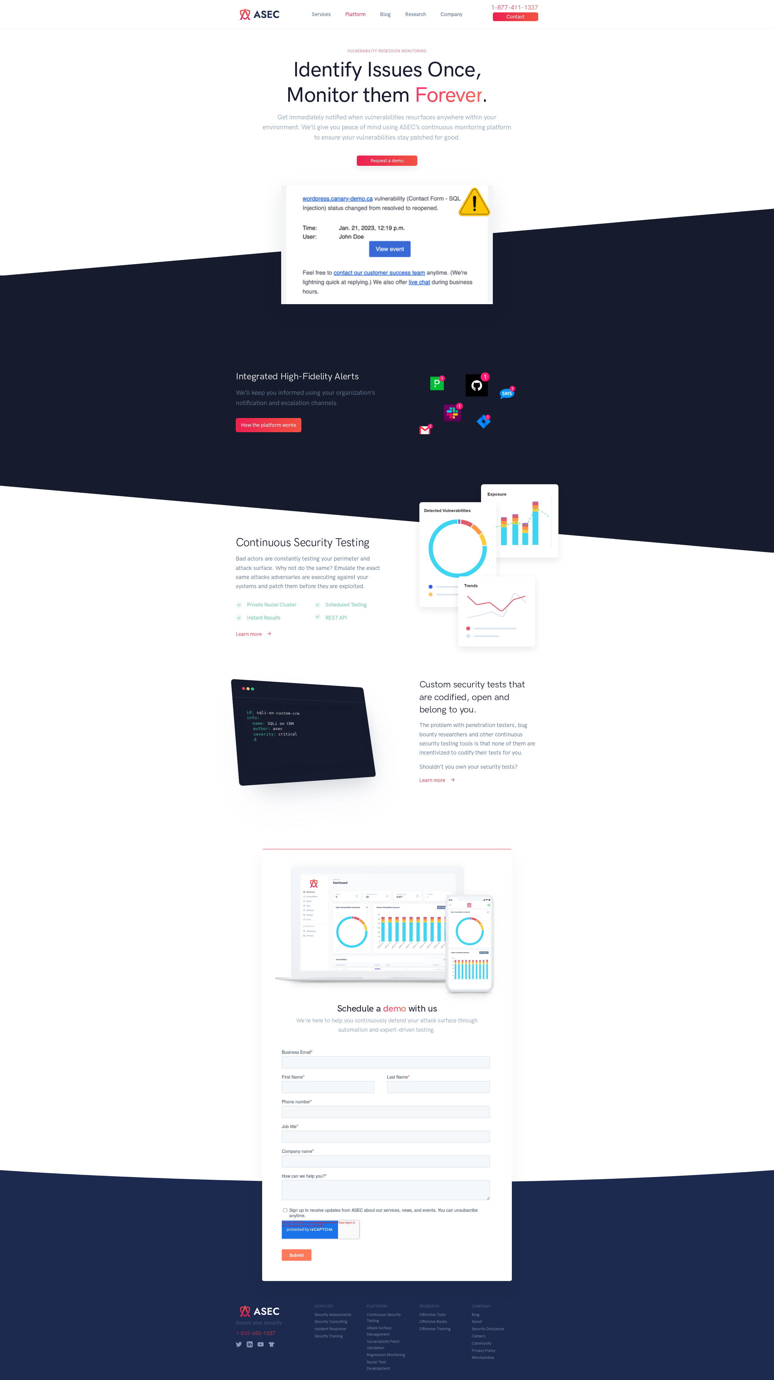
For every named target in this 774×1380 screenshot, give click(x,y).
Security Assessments (332, 1314)
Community (481, 1343)
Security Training (328, 1336)
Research (415, 14)
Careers (479, 1336)
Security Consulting (330, 1321)
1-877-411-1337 (514, 7)
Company (452, 14)
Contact (515, 17)
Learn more (249, 634)
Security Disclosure (488, 1329)
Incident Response (330, 1329)
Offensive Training (434, 1329)
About (477, 1321)
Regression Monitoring (386, 1355)
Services (321, 14)
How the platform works (268, 425)
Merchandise (483, 1357)
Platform (355, 14)
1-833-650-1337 (255, 1333)
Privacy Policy (483, 1350)
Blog (385, 14)
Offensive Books (433, 1321)
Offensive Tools (432, 1314)
